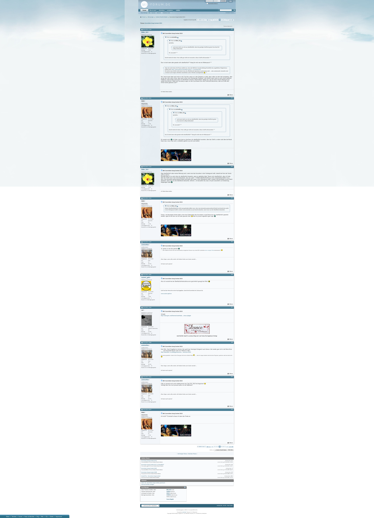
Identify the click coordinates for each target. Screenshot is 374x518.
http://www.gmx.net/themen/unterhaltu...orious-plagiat (176, 315)
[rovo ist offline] (146, 112)
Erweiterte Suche (230, 12)
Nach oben (230, 450)
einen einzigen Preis (209, 250)
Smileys (169, 491)
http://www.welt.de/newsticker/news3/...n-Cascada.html (186, 69)
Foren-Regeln (170, 499)
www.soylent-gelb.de (166, 293)
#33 (232, 166)
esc (145, 482)
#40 (232, 409)
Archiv (224, 505)
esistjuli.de (170, 10)
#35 (232, 241)
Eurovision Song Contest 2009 (149, 468)
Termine (14, 516)
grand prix (162, 482)
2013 (142, 482)
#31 (232, 29)
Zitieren (231, 95)
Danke (51, 516)
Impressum (59, 516)
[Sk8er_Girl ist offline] (147, 41)
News (7, 516)
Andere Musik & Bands (162, 17)
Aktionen (159, 12)
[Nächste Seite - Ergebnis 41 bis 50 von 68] (227, 20)
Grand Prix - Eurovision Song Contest (150, 476)
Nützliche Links (166, 12)
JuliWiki (178, 10)
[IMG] (168, 493)
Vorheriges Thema (182, 453)
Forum (144, 10)
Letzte (230, 20)
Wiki (42, 516)
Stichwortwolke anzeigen (147, 484)
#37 (232, 307)
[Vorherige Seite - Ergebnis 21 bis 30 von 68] (212, 20)
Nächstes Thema (192, 453)
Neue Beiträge (144, 12)
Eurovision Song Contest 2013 (153, 23)
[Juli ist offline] (146, 320)
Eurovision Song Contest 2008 (149, 472)
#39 (232, 376)
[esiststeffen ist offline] (146, 254)
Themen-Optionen (227, 26)
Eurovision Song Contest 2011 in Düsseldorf (152, 464)
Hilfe (230, 1)
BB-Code (169, 489)
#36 (232, 274)
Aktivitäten (162, 10)
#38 (232, 342)
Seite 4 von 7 (202, 19)
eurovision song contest (153, 482)
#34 (232, 198)
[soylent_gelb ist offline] (146, 286)
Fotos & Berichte (29, 516)
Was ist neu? (153, 10)
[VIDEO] (169, 495)
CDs (46, 516)
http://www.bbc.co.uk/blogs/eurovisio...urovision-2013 (176, 352)
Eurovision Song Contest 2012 (149, 460)
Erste (209, 20)
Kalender (153, 12)
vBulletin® (184, 512)
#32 (232, 98)
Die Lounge (150, 17)
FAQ (37, 516)
